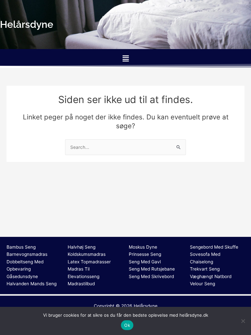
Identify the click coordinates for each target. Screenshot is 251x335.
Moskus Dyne (143, 247)
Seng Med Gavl (145, 261)
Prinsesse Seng (145, 254)
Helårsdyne (146, 306)
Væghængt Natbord (210, 276)
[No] (243, 321)
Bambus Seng (21, 247)
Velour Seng (202, 283)
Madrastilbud (81, 283)
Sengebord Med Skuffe (214, 247)
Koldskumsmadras (87, 254)
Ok (127, 325)
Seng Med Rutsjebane (152, 269)
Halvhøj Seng (81, 247)
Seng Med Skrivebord (151, 276)
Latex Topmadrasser (89, 261)
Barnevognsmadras (27, 254)
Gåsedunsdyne (22, 276)
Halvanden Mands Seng (32, 283)
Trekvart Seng (205, 269)
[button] (125, 58)
